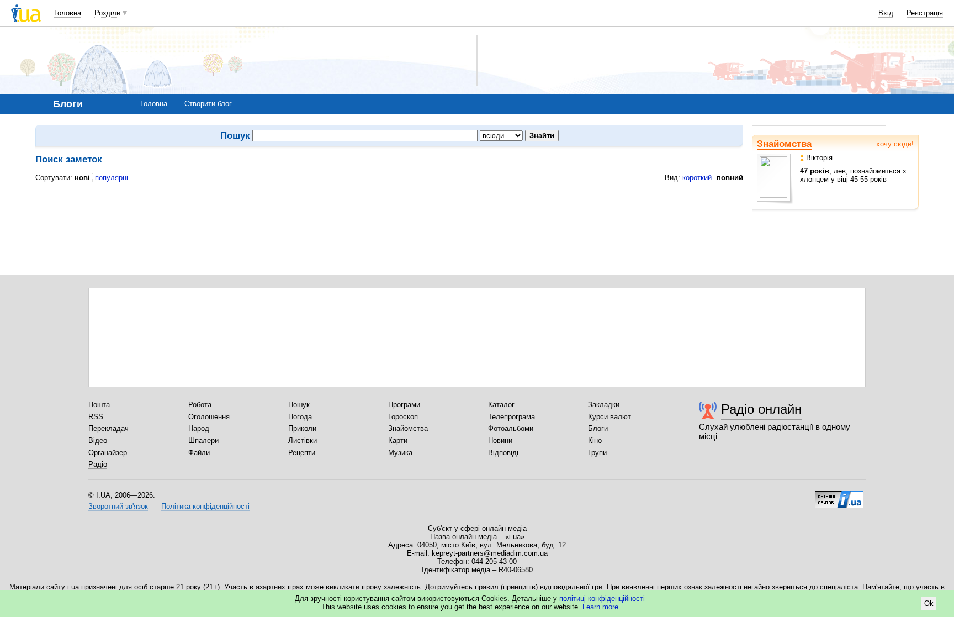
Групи (597, 453)
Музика (400, 453)
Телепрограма (511, 417)
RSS (95, 417)
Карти (397, 440)
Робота (199, 404)
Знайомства (784, 144)
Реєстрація (925, 13)
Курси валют (609, 417)
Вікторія (819, 158)
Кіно (595, 440)
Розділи (107, 13)
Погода (300, 417)
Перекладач (108, 428)
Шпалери (203, 440)
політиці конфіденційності (602, 598)
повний (730, 177)
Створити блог (208, 103)
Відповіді (503, 453)
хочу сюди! (895, 144)
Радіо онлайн (761, 409)
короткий (697, 177)
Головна (67, 13)
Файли (199, 453)
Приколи (302, 428)
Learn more (600, 607)
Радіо (97, 464)
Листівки (302, 440)
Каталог (501, 404)
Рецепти (301, 453)
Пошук (299, 404)
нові (82, 177)
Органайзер (107, 453)
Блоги (598, 428)
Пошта (99, 404)
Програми (404, 404)
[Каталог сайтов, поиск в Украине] (839, 495)
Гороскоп (403, 417)
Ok (929, 603)
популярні (111, 177)
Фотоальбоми (510, 428)
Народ (198, 428)
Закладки (603, 404)
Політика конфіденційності (205, 506)
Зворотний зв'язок (118, 506)
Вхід (885, 13)
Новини (500, 440)
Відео (97, 440)
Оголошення (209, 417)
